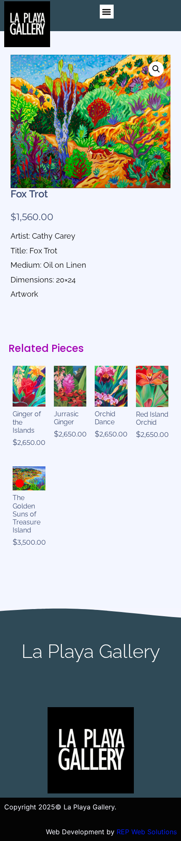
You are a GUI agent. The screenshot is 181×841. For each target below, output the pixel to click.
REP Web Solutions (147, 832)
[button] (107, 12)
